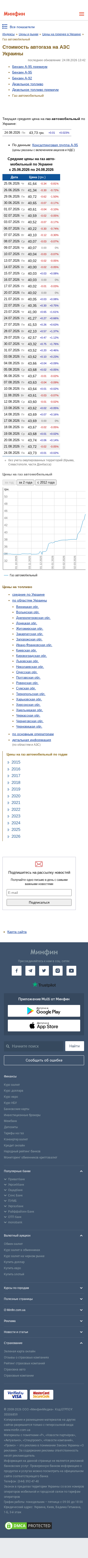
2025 (15, 829)
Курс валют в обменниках (22, 1250)
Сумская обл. (26, 688)
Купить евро (12, 1268)
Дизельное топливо (27, 84)
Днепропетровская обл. (33, 618)
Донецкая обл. (26, 623)
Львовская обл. (27, 661)
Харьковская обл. (29, 699)
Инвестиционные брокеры (22, 1115)
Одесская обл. (27, 672)
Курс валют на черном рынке (24, 1256)
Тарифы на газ (14, 1133)
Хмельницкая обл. (29, 710)
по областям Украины (29, 600)
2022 (15, 809)
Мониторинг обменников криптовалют (30, 1157)
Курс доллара (13, 1090)
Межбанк (10, 1121)
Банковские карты (16, 1109)
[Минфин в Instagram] (58, 971)
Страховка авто (14, 1369)
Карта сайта (17, 932)
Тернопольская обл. (30, 694)
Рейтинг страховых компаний (24, 1363)
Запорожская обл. (29, 639)
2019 (15, 789)
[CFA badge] (66, 1395)
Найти (74, 1046)
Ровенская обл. (27, 683)
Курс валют (12, 1084)
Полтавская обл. (28, 677)
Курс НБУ (10, 1103)
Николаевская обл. (30, 667)
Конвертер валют (16, 1139)
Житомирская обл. (29, 628)
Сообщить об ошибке (44, 1060)
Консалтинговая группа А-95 (55, 145)
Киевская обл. (26, 650)
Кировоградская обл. (31, 656)
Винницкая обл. (27, 607)
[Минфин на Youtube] (71, 971)
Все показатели (22, 27)
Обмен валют (13, 1244)
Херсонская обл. (28, 705)
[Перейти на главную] (14, 14)
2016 (15, 769)
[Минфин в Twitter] (44, 971)
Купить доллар (14, 1262)
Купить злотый (14, 1274)
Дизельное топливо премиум (35, 90)
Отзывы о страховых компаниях (26, 1357)
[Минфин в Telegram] (30, 971)
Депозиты (11, 1127)
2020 (15, 796)
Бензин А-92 (22, 78)
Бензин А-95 (22, 72)
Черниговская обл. (30, 721)
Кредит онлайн (14, 1145)
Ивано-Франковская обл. (34, 645)
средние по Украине (28, 594)
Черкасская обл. (28, 715)
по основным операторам (33, 734)
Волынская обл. (28, 612)
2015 (15, 762)
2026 (15, 836)
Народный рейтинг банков (22, 1151)
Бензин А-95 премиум (29, 67)
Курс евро (11, 1096)
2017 (15, 775)
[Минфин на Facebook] (17, 971)
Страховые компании (19, 1375)
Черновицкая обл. (29, 726)
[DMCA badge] (44, 1526)
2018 (15, 782)
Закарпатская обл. (29, 634)
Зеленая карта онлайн (19, 1351)
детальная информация (31, 740)
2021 (15, 802)
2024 (15, 823)
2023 (15, 816)
